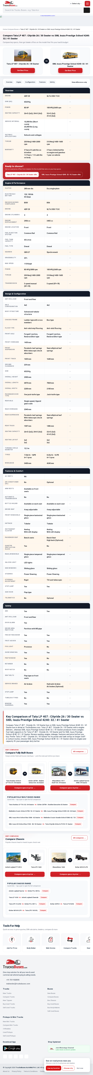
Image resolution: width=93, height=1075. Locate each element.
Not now (80, 1068)
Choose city (68, 1068)
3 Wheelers (7, 1029)
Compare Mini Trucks (10, 1025)
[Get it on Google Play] (12, 1048)
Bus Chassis (51, 1000)
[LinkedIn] (26, 1056)
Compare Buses (13, 29)
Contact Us (44, 1071)
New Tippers (7, 1000)
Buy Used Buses (53, 1004)
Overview (9, 82)
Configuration (30, 82)
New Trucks (7, 993)
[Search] (87, 10)
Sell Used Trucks (9, 1007)
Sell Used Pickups (9, 1036)
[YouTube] (16, 1056)
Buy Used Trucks (9, 1004)
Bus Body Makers (53, 1007)
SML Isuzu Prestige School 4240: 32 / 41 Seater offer (61, 174)
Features (42, 82)
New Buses (51, 993)
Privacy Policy (16, 1071)
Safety (52, 82)
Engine (18, 82)
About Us (6, 1071)
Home (5, 29)
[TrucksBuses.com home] (35, 3)
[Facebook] (10, 1056)
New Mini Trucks (9, 1021)
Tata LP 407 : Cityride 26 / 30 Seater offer (22, 174)
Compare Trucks (9, 997)
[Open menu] (87, 3)
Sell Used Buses (53, 1011)
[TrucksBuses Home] (15, 963)
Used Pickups (8, 1032)
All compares (79, 751)
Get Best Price (22, 70)
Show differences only (79, 82)
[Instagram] (21, 1056)
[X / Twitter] (5, 1056)
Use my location (53, 1068)
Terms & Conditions (31, 1071)
